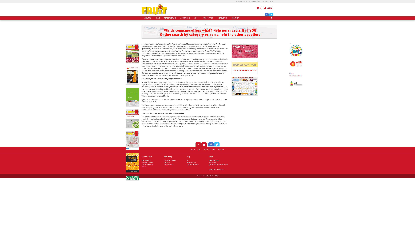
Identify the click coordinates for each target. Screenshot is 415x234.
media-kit (167, 162)
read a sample (146, 160)
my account (196, 150)
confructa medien (267, 1)
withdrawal (212, 162)
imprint (221, 150)
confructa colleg (254, 1)
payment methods (193, 165)
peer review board (147, 165)
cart (188, 160)
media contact (168, 165)
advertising (185, 18)
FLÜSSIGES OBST (241, 1)
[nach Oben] (198, 144)
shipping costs (191, 162)
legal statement (214, 160)
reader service (170, 18)
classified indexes (147, 162)
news (158, 18)
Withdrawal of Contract (216, 169)
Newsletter (222, 18)
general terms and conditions (218, 165)
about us (147, 18)
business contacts (170, 160)
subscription (208, 18)
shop (196, 18)
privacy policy (209, 150)
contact (235, 18)
